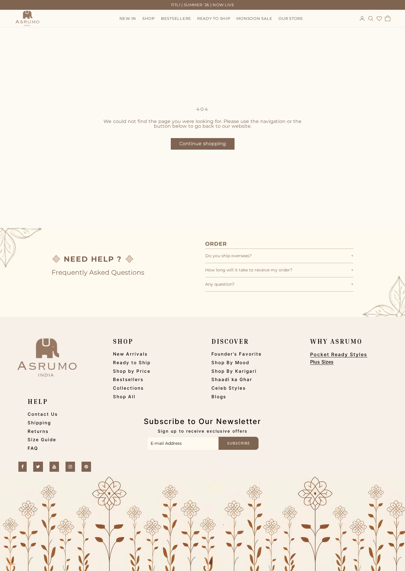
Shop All (124, 396)
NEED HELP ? (93, 259)
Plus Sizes (322, 362)
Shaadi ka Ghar (231, 379)
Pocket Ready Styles (338, 354)
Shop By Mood (230, 362)
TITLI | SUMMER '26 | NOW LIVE (203, 4)
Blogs (218, 396)
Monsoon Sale (254, 18)
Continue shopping (202, 143)
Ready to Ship (132, 362)
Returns (38, 431)
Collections (128, 388)
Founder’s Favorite (236, 354)
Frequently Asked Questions (98, 272)
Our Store (290, 18)
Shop (148, 18)
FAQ (33, 448)
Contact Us (43, 414)
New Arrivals (130, 354)
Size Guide (42, 439)
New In (127, 18)
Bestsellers (176, 18)
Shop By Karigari (234, 371)
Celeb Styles (228, 388)
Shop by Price (132, 371)
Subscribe (238, 443)
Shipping (39, 423)
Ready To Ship (213, 18)
